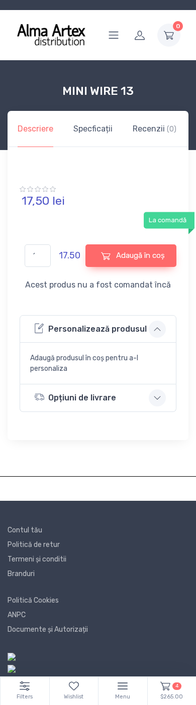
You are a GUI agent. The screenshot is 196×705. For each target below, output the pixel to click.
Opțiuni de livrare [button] (82, 397)
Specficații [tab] (93, 128)
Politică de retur (34, 544)
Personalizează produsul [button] (97, 329)
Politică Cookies (33, 600)
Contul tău (25, 530)
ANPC (17, 615)
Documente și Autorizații (48, 629)
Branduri (21, 574)
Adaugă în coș (139, 255)
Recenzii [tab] (154, 128)
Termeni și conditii (37, 559)
